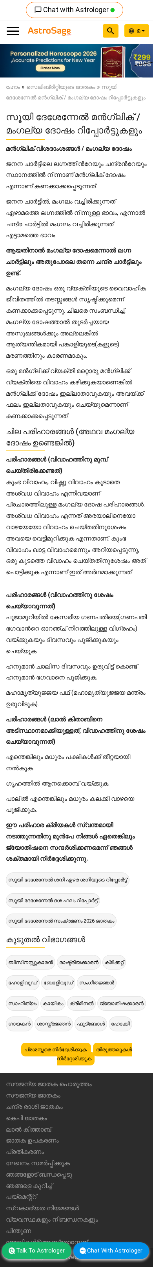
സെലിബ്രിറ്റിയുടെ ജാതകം (60, 87)
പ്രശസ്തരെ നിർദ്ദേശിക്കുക (56, 1050)
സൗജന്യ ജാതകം (33, 1095)
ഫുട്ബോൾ (91, 1024)
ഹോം (13, 87)
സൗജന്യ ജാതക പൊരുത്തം (49, 1084)
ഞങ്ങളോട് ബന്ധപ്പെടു (39, 1174)
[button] (11, 60)
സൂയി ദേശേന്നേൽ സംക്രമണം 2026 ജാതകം (61, 921)
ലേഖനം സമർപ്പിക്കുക (38, 1163)
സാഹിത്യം (22, 1003)
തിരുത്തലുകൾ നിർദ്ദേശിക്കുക (94, 1054)
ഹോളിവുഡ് (22, 983)
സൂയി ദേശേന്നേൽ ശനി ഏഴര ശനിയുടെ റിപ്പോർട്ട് (67, 880)
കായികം (53, 1003)
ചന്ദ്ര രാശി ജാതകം (34, 1106)
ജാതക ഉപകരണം (32, 1140)
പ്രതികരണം (25, 1151)
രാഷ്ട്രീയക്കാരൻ (78, 962)
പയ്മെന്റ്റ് (21, 1196)
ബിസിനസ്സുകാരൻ (30, 962)
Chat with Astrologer (72, 9)
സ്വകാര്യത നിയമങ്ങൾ (42, 1208)
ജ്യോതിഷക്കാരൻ (122, 1003)
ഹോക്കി (120, 1024)
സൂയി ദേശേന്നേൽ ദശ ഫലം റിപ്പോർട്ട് (53, 900)
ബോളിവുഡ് (58, 983)
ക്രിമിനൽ (81, 1003)
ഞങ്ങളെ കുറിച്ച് (29, 1186)
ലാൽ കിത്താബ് (28, 1129)
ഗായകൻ (19, 1024)
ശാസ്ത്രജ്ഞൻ (54, 1024)
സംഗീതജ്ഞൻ (96, 983)
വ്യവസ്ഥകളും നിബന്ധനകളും (52, 1219)
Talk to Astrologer (40, 1250)
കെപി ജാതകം (26, 1118)
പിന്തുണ (18, 1231)
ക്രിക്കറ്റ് (114, 962)
